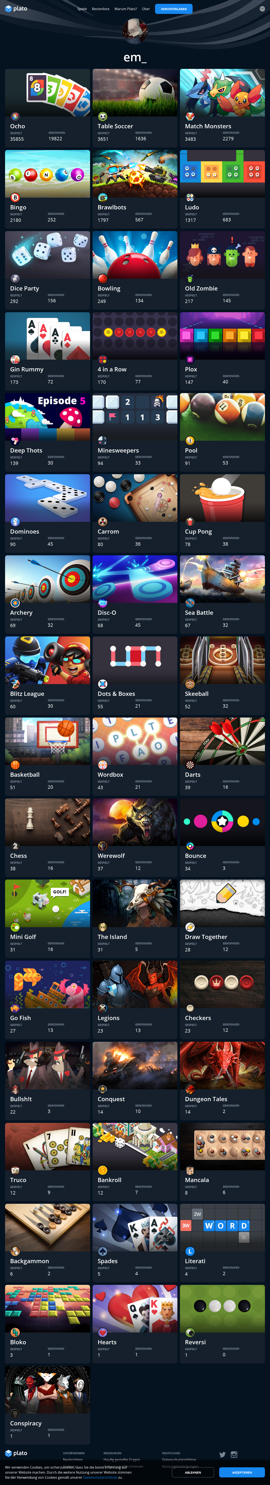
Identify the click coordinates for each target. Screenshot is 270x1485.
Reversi (195, 1342)
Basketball (25, 774)
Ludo (192, 207)
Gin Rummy (26, 369)
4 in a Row (112, 369)
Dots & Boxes (116, 694)
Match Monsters (208, 126)
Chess (18, 856)
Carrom (108, 531)
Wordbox (110, 774)
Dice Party (24, 288)
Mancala (197, 1180)
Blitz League (27, 694)
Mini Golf (23, 937)
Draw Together (206, 937)
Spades (108, 1261)
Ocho (17, 126)
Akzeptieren (242, 1472)
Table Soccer (115, 126)
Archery (21, 612)
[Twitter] (222, 1455)
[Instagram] (234, 1455)
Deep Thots (26, 450)
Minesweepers (118, 450)
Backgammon (29, 1261)
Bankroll (110, 1180)
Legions (109, 1018)
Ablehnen (193, 1472)
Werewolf (111, 856)
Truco (18, 1180)
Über (146, 9)
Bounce (195, 856)
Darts (193, 774)
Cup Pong (198, 531)
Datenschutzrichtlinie (100, 1477)
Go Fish (20, 1018)
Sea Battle (199, 612)
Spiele (82, 9)
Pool (191, 450)
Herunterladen (174, 9)
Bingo (18, 207)
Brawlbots (112, 207)
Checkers (198, 1018)
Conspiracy (26, 1423)
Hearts (107, 1342)
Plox (191, 369)
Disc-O (107, 612)
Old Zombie (201, 288)
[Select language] (262, 8)
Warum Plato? (126, 9)
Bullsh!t (21, 1099)
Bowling (109, 288)
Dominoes (24, 531)
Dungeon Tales (206, 1099)
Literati (195, 1261)
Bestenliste (100, 9)
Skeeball (197, 694)
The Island (112, 937)
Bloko (18, 1342)
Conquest (111, 1099)
